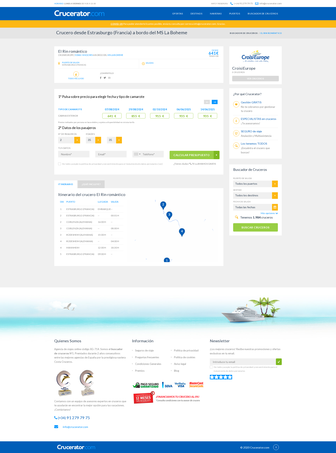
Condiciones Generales (148, 363)
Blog (176, 370)
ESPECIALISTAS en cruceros (258, 118)
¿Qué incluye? (91, 184)
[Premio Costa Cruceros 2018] (89, 382)
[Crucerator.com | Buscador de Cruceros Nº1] (79, 13)
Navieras (215, 13)
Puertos (234, 13)
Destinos (196, 13)
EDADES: (90, 134)
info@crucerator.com (270, 3)
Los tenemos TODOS (254, 143)
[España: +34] (137, 154)
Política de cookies (184, 357)
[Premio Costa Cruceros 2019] (66, 382)
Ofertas (177, 13)
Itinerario (65, 184)
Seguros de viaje (144, 350)
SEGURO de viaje (251, 131)
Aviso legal (180, 363)
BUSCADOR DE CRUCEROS (244, 33)
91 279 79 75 (243, 3)
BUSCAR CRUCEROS (255, 227)
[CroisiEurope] (255, 55)
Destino (237, 190)
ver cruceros (255, 78)
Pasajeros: (67, 134)
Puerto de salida (242, 178)
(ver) (160, 164)
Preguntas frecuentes (147, 357)
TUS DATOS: (64, 148)
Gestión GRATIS (251, 102)
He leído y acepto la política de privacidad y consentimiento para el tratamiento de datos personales (112, 164)
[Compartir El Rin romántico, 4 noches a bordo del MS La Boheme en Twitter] (105, 77)
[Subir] (276, 447)
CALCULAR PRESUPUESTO (192, 155)
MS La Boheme (115, 55)
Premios (139, 370)
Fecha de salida (242, 201)
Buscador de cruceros (263, 13)
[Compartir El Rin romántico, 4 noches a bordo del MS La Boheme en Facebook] (100, 77)
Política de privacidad (186, 350)
